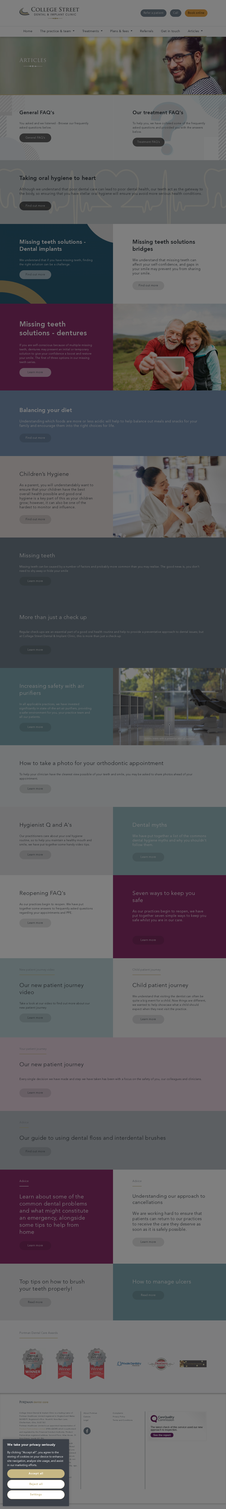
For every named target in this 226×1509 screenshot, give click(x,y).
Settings (36, 1494)
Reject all (36, 1484)
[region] (36, 1472)
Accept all (36, 1473)
